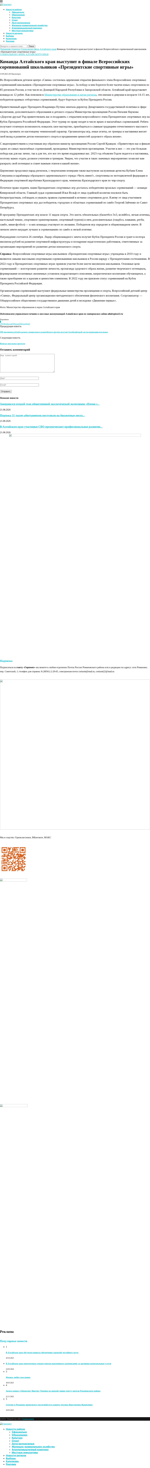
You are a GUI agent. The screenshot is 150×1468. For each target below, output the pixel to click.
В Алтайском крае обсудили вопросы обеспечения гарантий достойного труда (42, 1353)
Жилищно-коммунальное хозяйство (29, 25)
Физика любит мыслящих (18, 1377)
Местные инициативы (22, 30)
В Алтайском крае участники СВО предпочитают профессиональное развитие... (51, 426)
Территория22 (28, 1419)
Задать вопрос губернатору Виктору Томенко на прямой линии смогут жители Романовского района (53, 1391)
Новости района (14, 9)
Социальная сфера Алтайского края (38, 49)
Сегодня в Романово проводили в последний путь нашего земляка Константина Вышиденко (49, 1405)
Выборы (10, 36)
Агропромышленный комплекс (27, 28)
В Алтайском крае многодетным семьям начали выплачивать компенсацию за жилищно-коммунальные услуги (58, 1364)
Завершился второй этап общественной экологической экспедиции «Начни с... (50, 403)
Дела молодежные (21, 23)
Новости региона (14, 33)
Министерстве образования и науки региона (70, 94)
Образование (18, 15)
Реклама (10, 41)
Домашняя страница (10, 49)
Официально (18, 12)
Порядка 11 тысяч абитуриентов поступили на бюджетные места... (42, 415)
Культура (16, 17)
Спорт (15, 20)
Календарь (11, 38)
